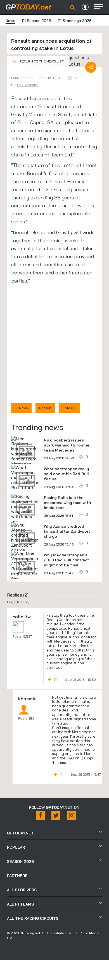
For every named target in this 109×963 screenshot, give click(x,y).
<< (38, 61)
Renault (20, 98)
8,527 (27, 636)
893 (32, 718)
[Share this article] (90, 67)
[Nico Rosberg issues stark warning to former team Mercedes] (25, 451)
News (10, 20)
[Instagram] (71, 815)
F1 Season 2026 (36, 20)
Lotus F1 (69, 408)
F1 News (21, 408)
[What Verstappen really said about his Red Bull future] (25, 477)
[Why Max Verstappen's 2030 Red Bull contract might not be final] (25, 566)
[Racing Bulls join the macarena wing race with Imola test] (25, 509)
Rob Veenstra (27, 85)
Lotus (36, 154)
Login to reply (18, 602)
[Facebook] (40, 815)
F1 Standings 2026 (75, 20)
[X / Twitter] (55, 815)
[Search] (72, 7)
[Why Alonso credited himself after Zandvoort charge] (25, 537)
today (28, 6)
